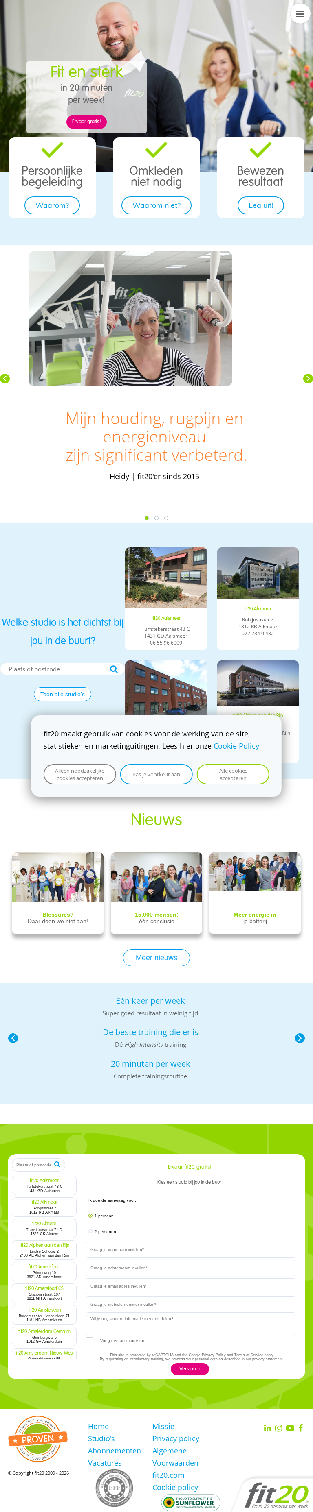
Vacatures (105, 1463)
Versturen (190, 1369)
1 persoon (104, 1216)
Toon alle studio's (62, 694)
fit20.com (168, 1475)
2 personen (105, 1231)
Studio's (101, 1438)
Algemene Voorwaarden (175, 1457)
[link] (52, 148)
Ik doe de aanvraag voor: (112, 1200)
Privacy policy (175, 1438)
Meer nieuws (156, 958)
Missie (163, 1426)
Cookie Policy (236, 746)
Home (98, 1426)
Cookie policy (175, 1487)
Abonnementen (114, 1450)
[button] (5, 378)
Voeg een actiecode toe (122, 1340)
